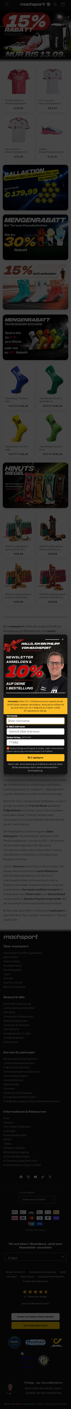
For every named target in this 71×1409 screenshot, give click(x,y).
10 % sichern (35, 757)
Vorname (12, 716)
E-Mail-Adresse (16, 726)
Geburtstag (14, 737)
